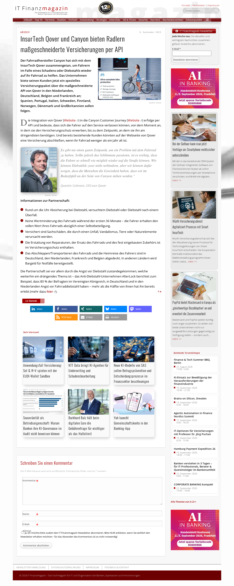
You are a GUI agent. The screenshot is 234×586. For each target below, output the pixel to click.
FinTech (73, 19)
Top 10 (38, 19)
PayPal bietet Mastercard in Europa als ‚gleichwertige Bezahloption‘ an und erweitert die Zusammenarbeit (194, 308)
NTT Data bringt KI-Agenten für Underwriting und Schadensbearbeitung (88, 370)
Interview (114, 19)
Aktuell (28, 19)
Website (70, 120)
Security (143, 19)
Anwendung (87, 19)
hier (50, 291)
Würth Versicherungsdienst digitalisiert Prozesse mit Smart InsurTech (190, 227)
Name (30, 514)
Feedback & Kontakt (117, 567)
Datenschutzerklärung (65, 567)
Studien (61, 19)
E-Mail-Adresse (30, 527)
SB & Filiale (129, 19)
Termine (49, 19)
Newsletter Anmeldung (31, 567)
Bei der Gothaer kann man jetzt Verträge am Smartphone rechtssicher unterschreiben (193, 149)
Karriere (155, 19)
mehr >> (176, 180)
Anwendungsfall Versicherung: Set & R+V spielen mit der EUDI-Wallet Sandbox (42, 370)
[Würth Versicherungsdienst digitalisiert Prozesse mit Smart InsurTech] (194, 205)
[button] (207, 20)
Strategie (101, 19)
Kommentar (30, 481)
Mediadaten (198, 5)
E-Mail (176, 48)
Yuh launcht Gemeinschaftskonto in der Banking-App (131, 423)
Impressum (213, 5)
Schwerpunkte (194, 19)
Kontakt (186, 5)
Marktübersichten (173, 19)
